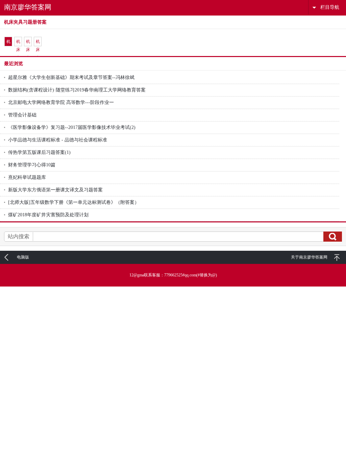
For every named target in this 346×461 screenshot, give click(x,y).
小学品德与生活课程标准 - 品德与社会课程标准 (57, 139)
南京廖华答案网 (27, 7)
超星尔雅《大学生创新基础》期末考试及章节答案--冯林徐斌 (71, 77)
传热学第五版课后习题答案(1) (39, 152)
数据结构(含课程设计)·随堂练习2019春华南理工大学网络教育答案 (77, 89)
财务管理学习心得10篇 (31, 164)
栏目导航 (329, 7)
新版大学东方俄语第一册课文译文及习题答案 (55, 189)
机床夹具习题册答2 (18, 42)
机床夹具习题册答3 (28, 42)
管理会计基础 (22, 114)
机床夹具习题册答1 (8, 42)
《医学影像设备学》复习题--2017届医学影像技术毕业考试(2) (71, 127)
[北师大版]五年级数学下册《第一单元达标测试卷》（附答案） (73, 202)
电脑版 (23, 257)
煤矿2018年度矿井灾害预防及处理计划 (48, 214)
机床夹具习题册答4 (38, 42)
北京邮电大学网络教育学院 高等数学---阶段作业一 (61, 102)
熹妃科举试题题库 (27, 177)
